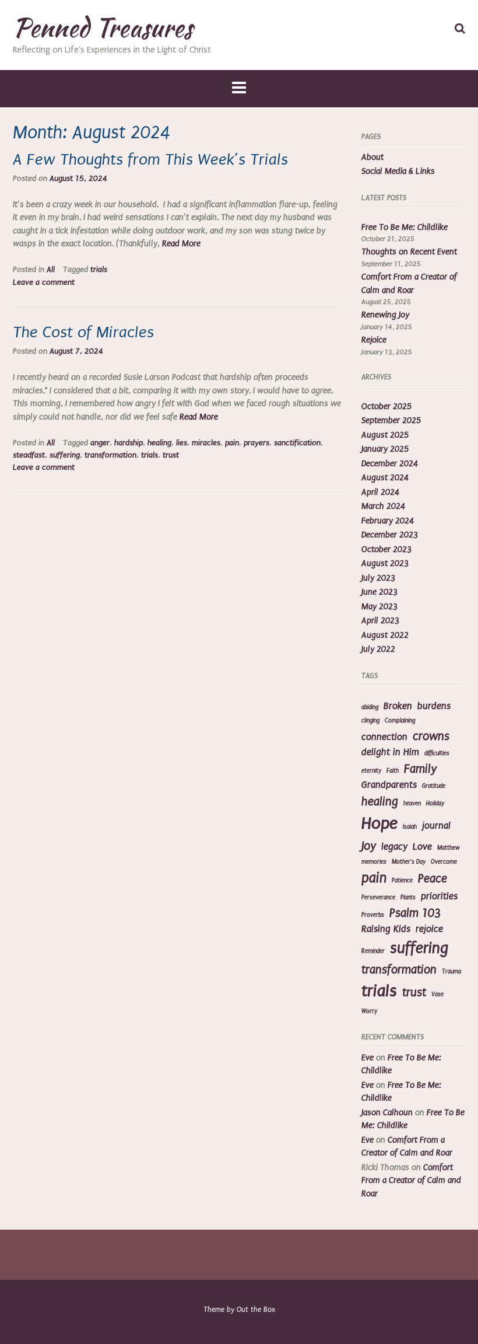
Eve (367, 1058)
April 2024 (380, 492)
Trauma (451, 971)
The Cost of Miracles (83, 332)
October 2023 (386, 549)
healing (159, 443)
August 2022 (385, 635)
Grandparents (389, 785)
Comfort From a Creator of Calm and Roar (411, 1181)
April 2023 (380, 621)
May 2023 (379, 607)
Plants (408, 897)
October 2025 (386, 406)
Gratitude (433, 786)
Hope (379, 823)
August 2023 (385, 563)
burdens (434, 706)
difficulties (436, 753)
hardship (128, 443)
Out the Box (256, 1309)
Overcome (444, 861)
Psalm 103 (415, 913)
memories (373, 861)
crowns (431, 736)
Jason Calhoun (387, 1113)
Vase (437, 994)
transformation (110, 455)
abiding (369, 707)
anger (100, 443)
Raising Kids (385, 929)
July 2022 (378, 649)
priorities (439, 896)
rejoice (429, 929)
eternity (371, 770)
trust (171, 455)
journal (436, 826)
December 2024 (389, 464)
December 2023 (389, 535)
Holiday (435, 803)
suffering (65, 455)
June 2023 (379, 592)
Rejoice (373, 340)
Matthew (448, 847)
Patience (402, 880)
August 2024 (385, 478)
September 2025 (391, 420)
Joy (368, 846)
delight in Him (390, 752)
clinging (370, 720)
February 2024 (387, 521)
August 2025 (385, 435)
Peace (432, 878)
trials (98, 269)
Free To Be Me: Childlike (404, 227)
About (372, 157)
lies (181, 443)
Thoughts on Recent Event (409, 252)
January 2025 (385, 449)
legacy (394, 847)
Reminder (373, 951)
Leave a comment (44, 282)
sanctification (297, 443)
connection (384, 737)
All (51, 269)
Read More (181, 244)
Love (422, 847)
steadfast (29, 455)
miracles (206, 443)
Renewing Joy (385, 315)
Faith (392, 770)
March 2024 (383, 506)
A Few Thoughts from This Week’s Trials (150, 160)
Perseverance (378, 897)
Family (420, 769)
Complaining (400, 720)
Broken (398, 706)
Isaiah (410, 826)
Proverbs (372, 915)
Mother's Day (409, 861)
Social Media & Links (398, 171)
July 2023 (378, 578)
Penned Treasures (102, 27)
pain (232, 443)
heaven (412, 803)
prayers (256, 443)
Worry (369, 1011)
